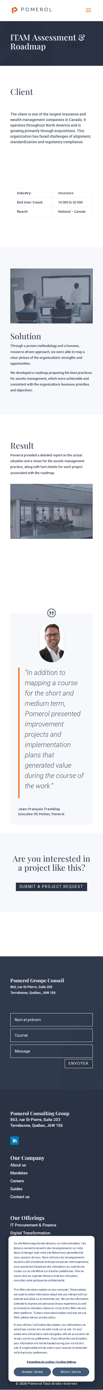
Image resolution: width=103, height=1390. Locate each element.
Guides (16, 1189)
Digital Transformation (30, 1233)
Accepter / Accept (32, 1371)
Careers (17, 1181)
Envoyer (79, 1063)
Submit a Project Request (51, 886)
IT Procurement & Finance (33, 1225)
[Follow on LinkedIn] (14, 1140)
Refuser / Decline (70, 1371)
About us (18, 1165)
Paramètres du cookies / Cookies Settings (51, 1361)
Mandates (19, 1173)
